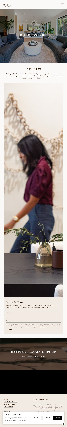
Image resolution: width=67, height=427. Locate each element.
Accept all (57, 418)
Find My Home (40, 356)
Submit (10, 329)
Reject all (36, 418)
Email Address (48, 399)
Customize (47, 418)
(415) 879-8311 (8, 407)
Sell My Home (27, 356)
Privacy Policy (41, 327)
